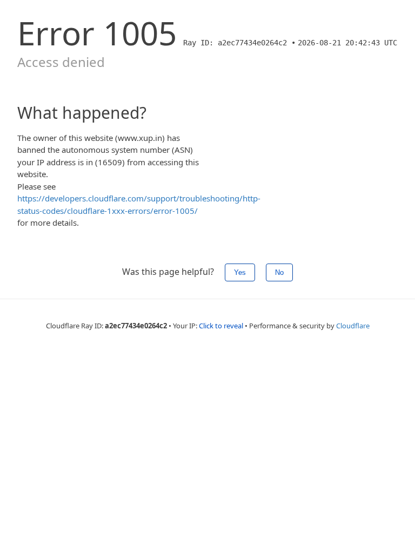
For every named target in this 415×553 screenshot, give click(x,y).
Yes (240, 272)
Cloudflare (353, 326)
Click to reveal (221, 326)
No (279, 272)
